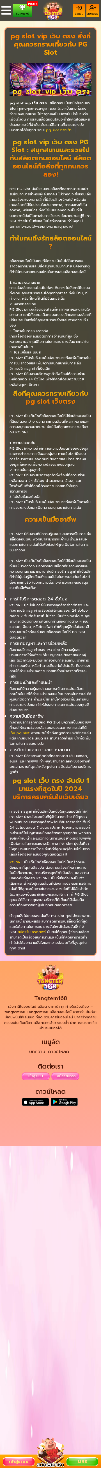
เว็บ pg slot (19, 733)
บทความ (37, 1051)
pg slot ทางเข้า (59, 130)
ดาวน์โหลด (58, 1051)
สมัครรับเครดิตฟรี (32, 932)
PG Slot (16, 862)
